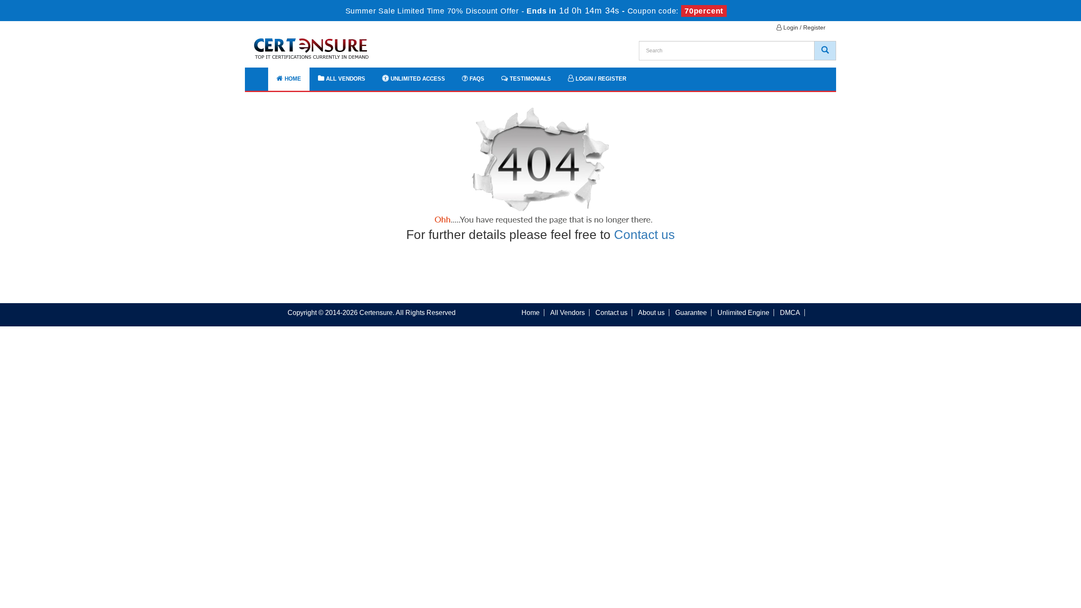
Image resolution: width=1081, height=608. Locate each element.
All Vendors (344, 79)
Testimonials (529, 79)
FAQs (476, 79)
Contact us (644, 235)
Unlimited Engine (743, 312)
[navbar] (261, 75)
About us (651, 312)
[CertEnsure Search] (825, 50)
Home (292, 79)
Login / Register (804, 27)
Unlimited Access (417, 79)
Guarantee (691, 312)
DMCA (790, 312)
